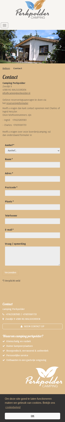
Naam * (9, 159)
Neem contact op (34, 326)
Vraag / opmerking (15, 243)
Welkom (6, 68)
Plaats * (9, 201)
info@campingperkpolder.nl (16, 93)
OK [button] (32, 416)
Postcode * (11, 187)
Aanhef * (9, 145)
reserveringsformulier (17, 103)
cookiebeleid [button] (12, 407)
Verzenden (10, 272)
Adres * (9, 173)
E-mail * (9, 229)
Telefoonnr (11, 215)
